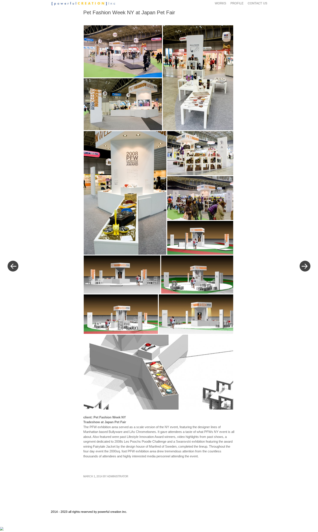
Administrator (117, 476)
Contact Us (257, 3)
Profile (236, 3)
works (220, 3)
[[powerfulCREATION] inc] (85, 3)
